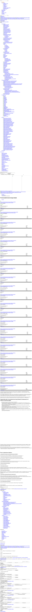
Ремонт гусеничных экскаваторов (7, 131)
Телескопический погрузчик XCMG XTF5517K (6, 353)
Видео (3, 539)
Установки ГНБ (4, 169)
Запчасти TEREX (5, 524)
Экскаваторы (3, 154)
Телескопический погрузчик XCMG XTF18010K (6, 377)
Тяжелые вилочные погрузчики (9, 73)
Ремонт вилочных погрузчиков (7, 121)
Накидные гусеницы (6, 89)
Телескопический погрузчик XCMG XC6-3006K (6, 321)
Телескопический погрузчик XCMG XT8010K (6, 286)
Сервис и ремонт (4, 506)
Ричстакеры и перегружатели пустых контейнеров (11, 74)
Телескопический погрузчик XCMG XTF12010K (6, 369)
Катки (4, 44)
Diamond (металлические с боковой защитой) (11, 90)
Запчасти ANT (5, 516)
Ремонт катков (5, 138)
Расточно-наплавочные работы (7, 148)
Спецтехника (3, 491)
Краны (4, 57)
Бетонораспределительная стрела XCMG (10, 78)
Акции (3, 533)
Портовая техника (5, 72)
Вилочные (6, 37)
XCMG (3, 199)
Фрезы (4, 54)
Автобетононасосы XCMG (8, 76)
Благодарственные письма (6, 7)
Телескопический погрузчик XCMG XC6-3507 (6, 329)
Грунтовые (6, 45)
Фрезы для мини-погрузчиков (9, 87)
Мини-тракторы (5, 509)
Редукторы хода (5, 527)
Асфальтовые (7, 46)
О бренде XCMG (5, 3)
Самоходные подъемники (5, 165)
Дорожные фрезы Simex (8, 86)
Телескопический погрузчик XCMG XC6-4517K (6, 337)
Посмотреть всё (7, 47)
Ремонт (3, 117)
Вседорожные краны (8, 59)
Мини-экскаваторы (6, 26)
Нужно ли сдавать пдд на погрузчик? (5, 470)
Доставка (3, 13)
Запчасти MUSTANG (6, 522)
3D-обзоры (3, 150)
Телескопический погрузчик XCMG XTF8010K (6, 361)
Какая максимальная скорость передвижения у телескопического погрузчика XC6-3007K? (11, 478)
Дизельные (6, 35)
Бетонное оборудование (5, 170)
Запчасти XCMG (5, 525)
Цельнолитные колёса (6, 94)
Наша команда (4, 532)
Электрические (7, 36)
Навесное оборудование (5, 501)
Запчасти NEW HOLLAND (7, 523)
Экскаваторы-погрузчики (6, 32)
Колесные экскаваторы (6, 29)
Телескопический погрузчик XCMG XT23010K (6, 312)
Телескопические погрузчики (7, 38)
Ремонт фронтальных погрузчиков (8, 124)
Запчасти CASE (5, 518)
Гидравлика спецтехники (6, 514)
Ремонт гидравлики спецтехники (7, 149)
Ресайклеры (5, 56)
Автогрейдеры (5, 49)
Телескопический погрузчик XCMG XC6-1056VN (7, 241)
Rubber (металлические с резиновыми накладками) (12, 91)
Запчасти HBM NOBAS (6, 520)
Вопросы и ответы (5, 8)
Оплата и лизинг (4, 12)
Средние (6, 50)
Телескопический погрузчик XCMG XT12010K (6, 295)
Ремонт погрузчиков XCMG (7, 120)
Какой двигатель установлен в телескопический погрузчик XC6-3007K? (9, 454)
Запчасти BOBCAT (6, 517)
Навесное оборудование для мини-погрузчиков (9, 81)
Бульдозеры (5, 66)
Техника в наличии (6, 500)
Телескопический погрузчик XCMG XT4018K (6, 232)
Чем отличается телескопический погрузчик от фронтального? (8, 474)
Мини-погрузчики (5, 25)
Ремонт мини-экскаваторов (7, 128)
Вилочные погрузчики (5, 159)
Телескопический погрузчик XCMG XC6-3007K (6, 202)
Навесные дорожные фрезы (7, 85)
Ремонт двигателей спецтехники (7, 145)
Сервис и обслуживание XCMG (7, 144)
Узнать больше (2, 208)
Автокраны (6, 58)
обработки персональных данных (18, 174)
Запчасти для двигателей (6, 526)
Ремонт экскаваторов (6, 127)
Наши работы (4, 10)
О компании (3, 2)
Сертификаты (5, 6)
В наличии (3, 9)
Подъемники (5, 62)
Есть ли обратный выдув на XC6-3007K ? (5, 481)
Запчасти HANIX (5, 519)
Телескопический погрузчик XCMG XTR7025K (6, 277)
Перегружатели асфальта (8, 53)
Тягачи (4, 68)
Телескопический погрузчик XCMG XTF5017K (6, 345)
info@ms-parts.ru (2, 544)
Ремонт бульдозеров (6, 142)
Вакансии (4, 4)
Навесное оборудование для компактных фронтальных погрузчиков (12, 84)
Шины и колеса (5, 528)
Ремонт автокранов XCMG (7, 134)
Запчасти (3, 515)
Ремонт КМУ (5, 135)
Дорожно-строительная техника (6, 160)
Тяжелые (6, 51)
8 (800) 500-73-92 (2, 543)
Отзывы (4, 5)
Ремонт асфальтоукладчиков (7, 141)
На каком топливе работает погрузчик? (5, 463)
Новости (3, 11)
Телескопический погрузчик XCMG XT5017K (6, 250)
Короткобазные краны (8, 60)
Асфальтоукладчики (6, 52)
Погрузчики (5, 33)
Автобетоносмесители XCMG (9, 77)
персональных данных (11, 581)
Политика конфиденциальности (17, 557)
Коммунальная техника (6, 69)
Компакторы (5, 65)
